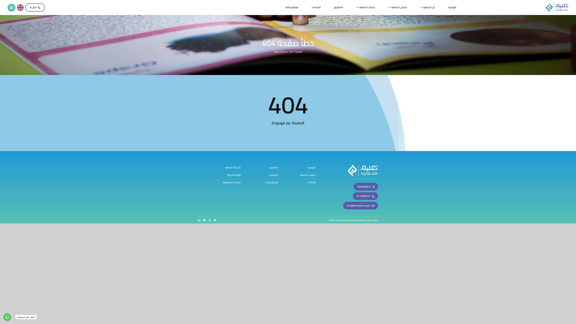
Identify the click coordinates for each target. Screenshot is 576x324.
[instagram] (209, 220)
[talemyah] (363, 166)
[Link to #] (11, 8)
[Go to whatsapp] (7, 317)
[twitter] (215, 220)
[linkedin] (199, 220)
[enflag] (20, 5)
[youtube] (204, 220)
